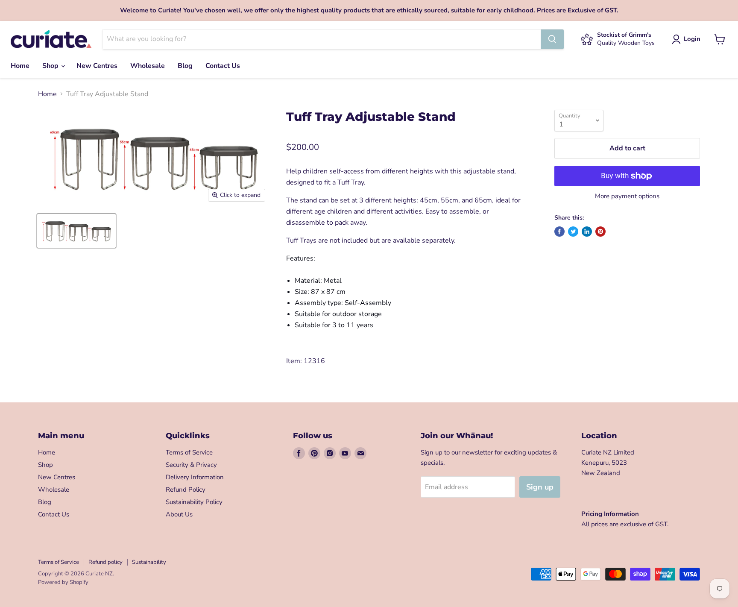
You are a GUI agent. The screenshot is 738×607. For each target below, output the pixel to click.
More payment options (627, 196)
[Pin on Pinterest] (600, 231)
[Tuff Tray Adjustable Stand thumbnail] (76, 231)
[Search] (552, 39)
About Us (179, 514)
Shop (51, 65)
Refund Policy (185, 489)
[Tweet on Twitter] (573, 231)
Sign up (540, 487)
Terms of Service (189, 452)
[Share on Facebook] (559, 231)
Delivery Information (195, 477)
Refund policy (105, 562)
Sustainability (149, 562)
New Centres (96, 65)
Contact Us (222, 65)
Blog (185, 65)
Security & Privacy (191, 464)
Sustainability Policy (194, 502)
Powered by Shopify (63, 582)
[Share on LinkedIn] (587, 231)
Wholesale (147, 65)
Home (20, 65)
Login (692, 39)
